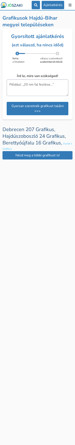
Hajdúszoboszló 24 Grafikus (34, 136)
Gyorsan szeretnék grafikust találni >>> (37, 108)
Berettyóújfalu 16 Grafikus (32, 142)
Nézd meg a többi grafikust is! (37, 155)
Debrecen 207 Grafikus (28, 129)
